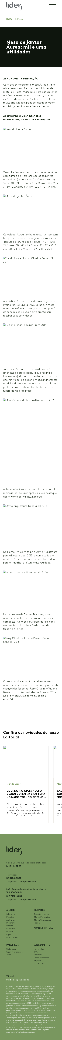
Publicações (11, 929)
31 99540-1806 (14, 892)
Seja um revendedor (14, 952)
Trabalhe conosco (41, 958)
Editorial (19, 19)
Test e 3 (9, 955)
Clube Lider (11, 949)
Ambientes (10, 920)
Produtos (10, 917)
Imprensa (38, 961)
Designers (10, 923)
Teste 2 (37, 923)
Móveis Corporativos (42, 920)
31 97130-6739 (14, 896)
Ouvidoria (38, 955)
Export (9, 934)
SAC (36, 952)
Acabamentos (12, 937)
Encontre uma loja (41, 914)
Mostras (9, 926)
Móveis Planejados (42, 917)
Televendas (39, 949)
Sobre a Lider (11, 914)
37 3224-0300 (13, 878)
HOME (9, 19)
